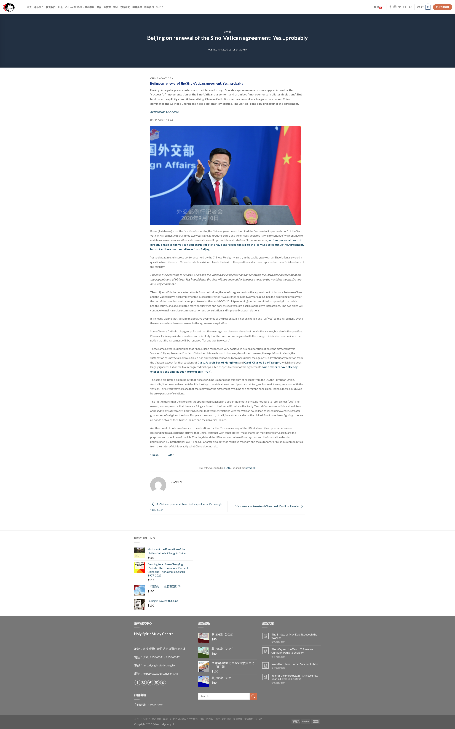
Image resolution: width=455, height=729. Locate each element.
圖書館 (107, 7)
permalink (250, 467)
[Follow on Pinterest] (163, 682)
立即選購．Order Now (148, 704)
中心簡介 (39, 7)
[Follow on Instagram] (395, 7)
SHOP (159, 7)
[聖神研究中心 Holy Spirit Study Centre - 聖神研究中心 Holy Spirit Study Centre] (12, 7)
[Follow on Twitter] (399, 7)
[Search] (410, 7)
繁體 (376, 7)
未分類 (227, 31)
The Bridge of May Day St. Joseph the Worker (294, 636)
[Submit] (253, 696)
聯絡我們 (149, 7)
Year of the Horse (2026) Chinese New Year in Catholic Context (294, 677)
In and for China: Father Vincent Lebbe (294, 664)
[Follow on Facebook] (390, 7)
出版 (60, 7)
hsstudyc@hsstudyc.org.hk (159, 665)
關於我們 (51, 7)
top (170, 454)
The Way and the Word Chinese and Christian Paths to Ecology (292, 650)
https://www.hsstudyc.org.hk (160, 673)
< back (154, 454)
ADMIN (243, 49)
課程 (115, 7)
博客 (99, 7)
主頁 (29, 7)
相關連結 (137, 7)
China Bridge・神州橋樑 (79, 7)
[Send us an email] (404, 7)
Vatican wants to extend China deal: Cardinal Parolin (267, 506)
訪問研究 (125, 7)
